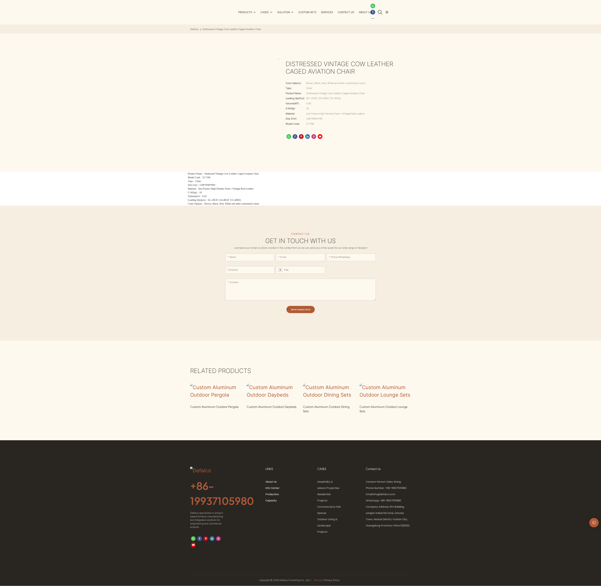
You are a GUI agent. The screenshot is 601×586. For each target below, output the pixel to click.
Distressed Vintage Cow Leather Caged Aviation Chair (232, 29)
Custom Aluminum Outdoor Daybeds (271, 407)
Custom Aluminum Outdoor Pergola (214, 407)
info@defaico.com (384, 494)
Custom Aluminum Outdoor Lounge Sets (384, 409)
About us (271, 482)
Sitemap (318, 580)
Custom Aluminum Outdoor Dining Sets (326, 409)
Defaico (194, 29)
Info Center (272, 488)
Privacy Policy (331, 580)
